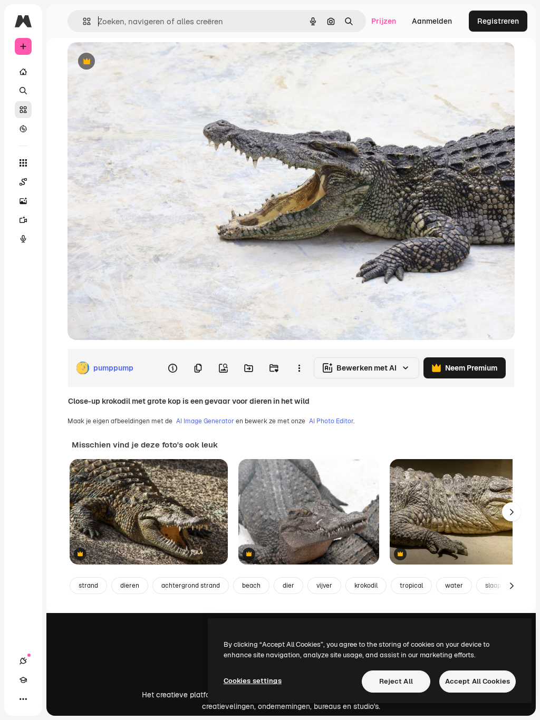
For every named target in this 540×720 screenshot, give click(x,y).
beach (251, 585)
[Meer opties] (299, 367)
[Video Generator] (23, 219)
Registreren (498, 21)
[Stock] (23, 109)
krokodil (366, 585)
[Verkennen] (23, 128)
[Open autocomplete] (82, 21)
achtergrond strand (190, 585)
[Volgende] (511, 512)
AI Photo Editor (331, 421)
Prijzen (383, 21)
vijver (324, 585)
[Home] (23, 71)
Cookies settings (253, 680)
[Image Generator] (23, 200)
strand (88, 585)
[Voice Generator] (23, 238)
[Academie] (23, 680)
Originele (136, 62)
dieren (129, 585)
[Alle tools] (23, 162)
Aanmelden (432, 21)
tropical (411, 585)
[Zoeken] (23, 90)
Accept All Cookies (477, 681)
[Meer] (23, 698)
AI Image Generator (205, 421)
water (454, 585)
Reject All (396, 681)
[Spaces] (23, 181)
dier (288, 585)
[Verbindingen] (23, 661)
